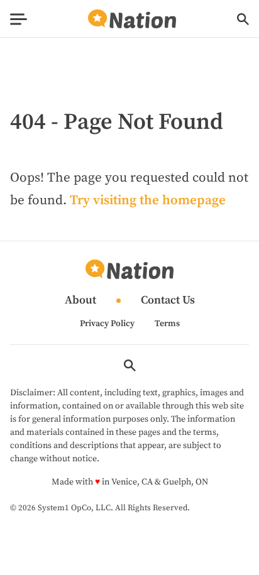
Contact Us (168, 300)
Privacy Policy (107, 323)
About (80, 300)
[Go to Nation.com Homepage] (132, 19)
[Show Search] (243, 19)
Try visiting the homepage (148, 200)
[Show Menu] (18, 19)
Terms (167, 323)
